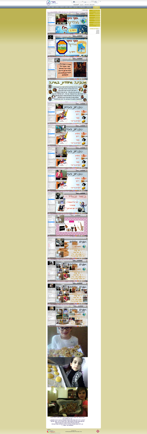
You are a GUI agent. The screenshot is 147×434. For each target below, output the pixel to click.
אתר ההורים (97, 33)
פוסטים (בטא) (97, 15)
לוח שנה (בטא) (97, 20)
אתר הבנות (97, 32)
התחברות (97, 25)
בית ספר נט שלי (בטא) (96, 10)
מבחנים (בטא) (97, 17)
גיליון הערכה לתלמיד (96, 13)
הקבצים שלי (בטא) (96, 22)
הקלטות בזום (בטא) (96, 24)
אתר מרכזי (97, 30)
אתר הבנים (97, 31)
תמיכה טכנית (76, 4)
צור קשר (81, 4)
